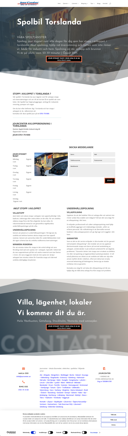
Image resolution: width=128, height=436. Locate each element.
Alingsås (47, 375)
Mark (63, 382)
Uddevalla (75, 387)
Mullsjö (78, 395)
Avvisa (113, 425)
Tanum (52, 387)
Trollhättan (66, 387)
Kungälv (65, 380)
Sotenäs (64, 385)
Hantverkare (52, 404)
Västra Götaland (76, 390)
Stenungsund (73, 385)
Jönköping (43, 395)
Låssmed (74, 3)
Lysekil (56, 382)
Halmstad (80, 377)
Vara (51, 390)
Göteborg (71, 377)
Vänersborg (44, 390)
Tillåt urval (113, 420)
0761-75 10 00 (23, 390)
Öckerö (43, 393)
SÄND (110, 181)
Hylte (59, 380)
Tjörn (59, 387)
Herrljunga (51, 380)
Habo (80, 393)
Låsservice (67, 402)
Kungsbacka (73, 380)
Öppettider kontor (20, 132)
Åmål (86, 390)
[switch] (50, 432)
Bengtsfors (55, 375)
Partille (57, 385)
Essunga (85, 375)
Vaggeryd (65, 398)
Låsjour (50, 402)
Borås (72, 375)
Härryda (43, 380)
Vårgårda (65, 390)
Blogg (98, 3)
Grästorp (63, 377)
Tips (92, 3)
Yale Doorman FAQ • (66, 404)
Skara (84, 395)
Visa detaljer (94, 432)
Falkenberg (45, 377)
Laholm (82, 380)
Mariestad (70, 395)
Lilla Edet (49, 382)
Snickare (43, 404)
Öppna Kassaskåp (79, 402)
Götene (74, 393)
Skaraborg (51, 393)
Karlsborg (52, 395)
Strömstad (84, 385)
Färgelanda (55, 377)
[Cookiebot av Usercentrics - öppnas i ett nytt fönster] (11, 432)
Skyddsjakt (58, 402)
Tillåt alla (113, 414)
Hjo (85, 393)
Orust (51, 385)
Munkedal (43, 385)
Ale (41, 375)
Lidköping (61, 395)
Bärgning (83, 3)
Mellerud (69, 382)
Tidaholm (48, 398)
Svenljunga (45, 387)
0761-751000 (44, 114)
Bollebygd (64, 375)
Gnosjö (67, 393)
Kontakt (105, 3)
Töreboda (57, 398)
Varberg (58, 390)
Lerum (42, 382)
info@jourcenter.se (23, 376)
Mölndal (77, 382)
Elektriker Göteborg (55, 407)
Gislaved (60, 393)
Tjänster (65, 3)
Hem (59, 3)
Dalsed (78, 375)
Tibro (42, 398)
